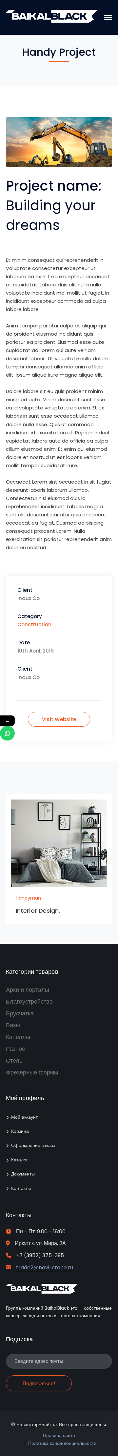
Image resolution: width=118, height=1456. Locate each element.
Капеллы (18, 1037)
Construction (34, 624)
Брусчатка (20, 1013)
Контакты (21, 1188)
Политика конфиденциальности (62, 1443)
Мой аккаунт (24, 1117)
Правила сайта (59, 1435)
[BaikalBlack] (52, 20)
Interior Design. (38, 910)
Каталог (19, 1159)
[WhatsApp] (7, 733)
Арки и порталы (27, 990)
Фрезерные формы (32, 1072)
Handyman (28, 898)
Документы (23, 1174)
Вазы (13, 1025)
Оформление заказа (33, 1145)
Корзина (20, 1131)
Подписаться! (39, 1383)
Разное (15, 1049)
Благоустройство (29, 1001)
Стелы (15, 1060)
